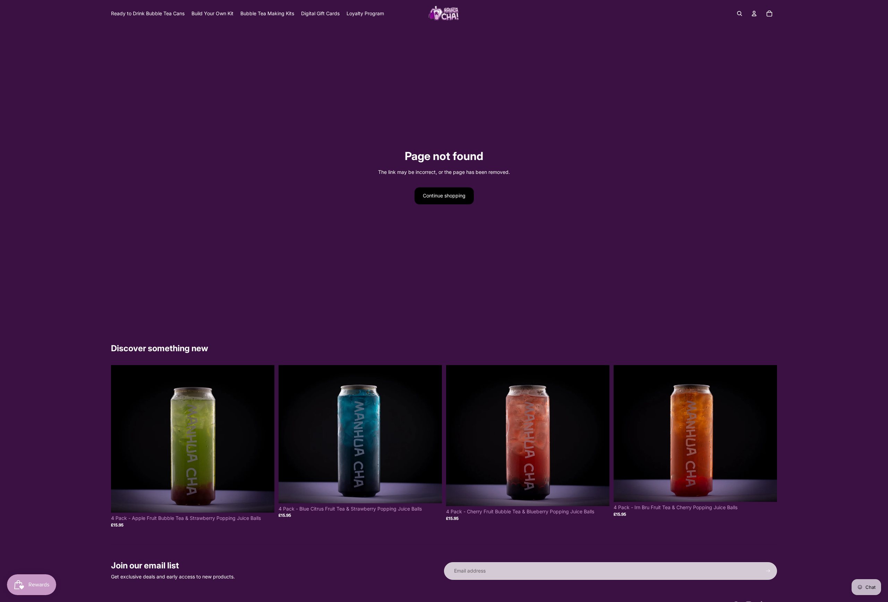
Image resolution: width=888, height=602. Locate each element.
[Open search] (739, 13)
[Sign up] (768, 571)
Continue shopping (444, 195)
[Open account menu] (754, 13)
